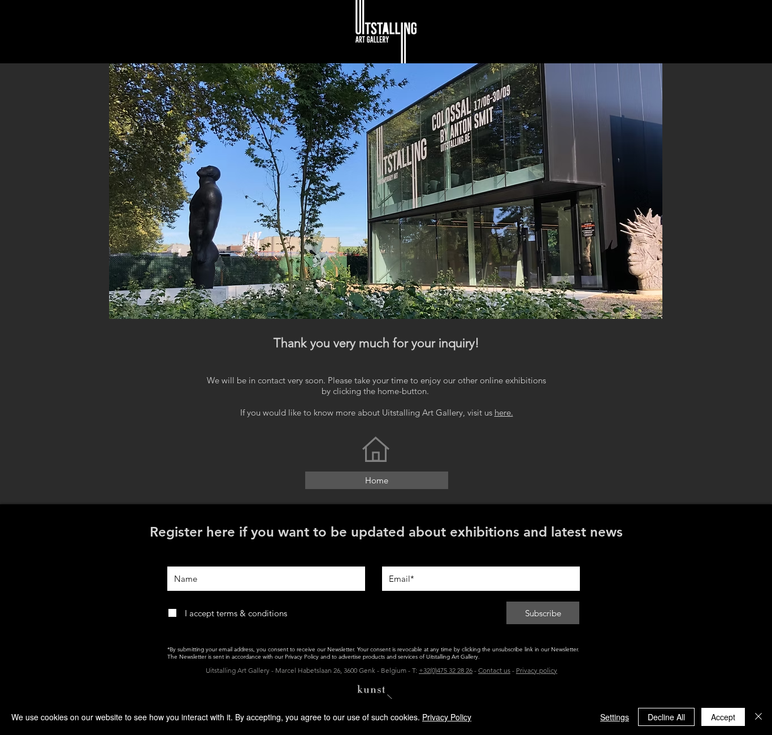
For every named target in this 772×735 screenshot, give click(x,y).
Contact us (494, 670)
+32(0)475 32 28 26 (445, 670)
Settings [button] (614, 717)
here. (504, 412)
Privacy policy (536, 670)
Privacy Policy (446, 717)
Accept (723, 717)
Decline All (666, 717)
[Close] (758, 717)
